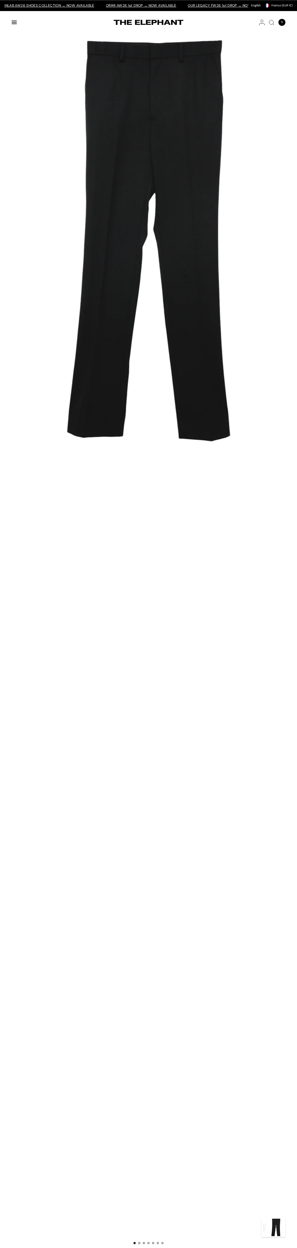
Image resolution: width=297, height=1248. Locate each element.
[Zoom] (148, 234)
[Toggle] (264, 1227)
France (282, 5)
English (256, 5)
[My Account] (262, 22)
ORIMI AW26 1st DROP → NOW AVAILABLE (121, 5)
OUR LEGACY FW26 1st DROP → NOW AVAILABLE (208, 5)
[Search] (271, 22)
